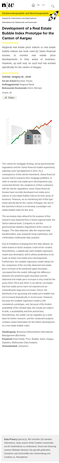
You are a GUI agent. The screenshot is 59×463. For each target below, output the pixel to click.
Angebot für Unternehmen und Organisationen (19, 18)
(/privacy (15, 439)
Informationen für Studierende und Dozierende (19, 22)
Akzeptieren (22, 457)
